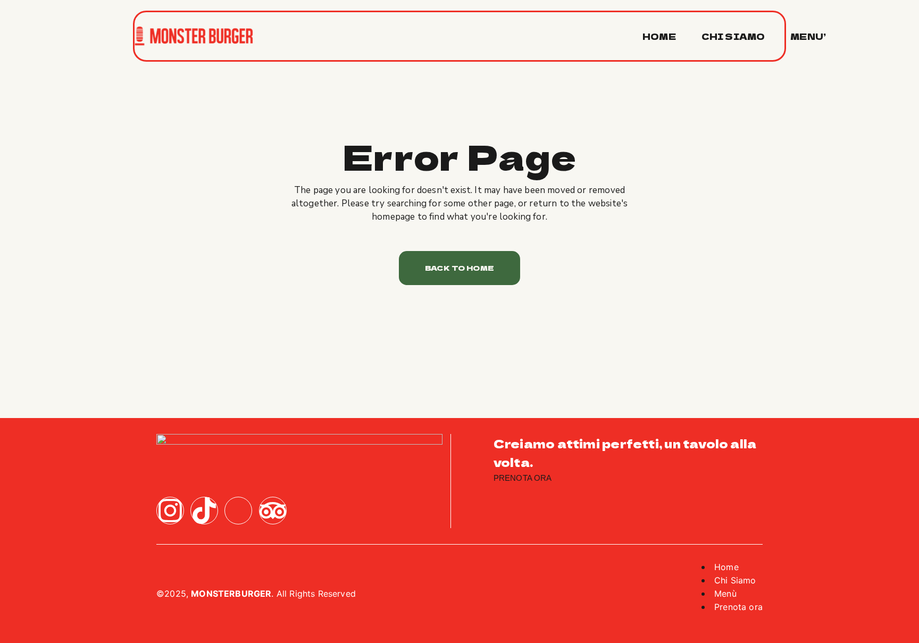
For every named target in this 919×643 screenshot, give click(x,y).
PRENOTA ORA (523, 477)
